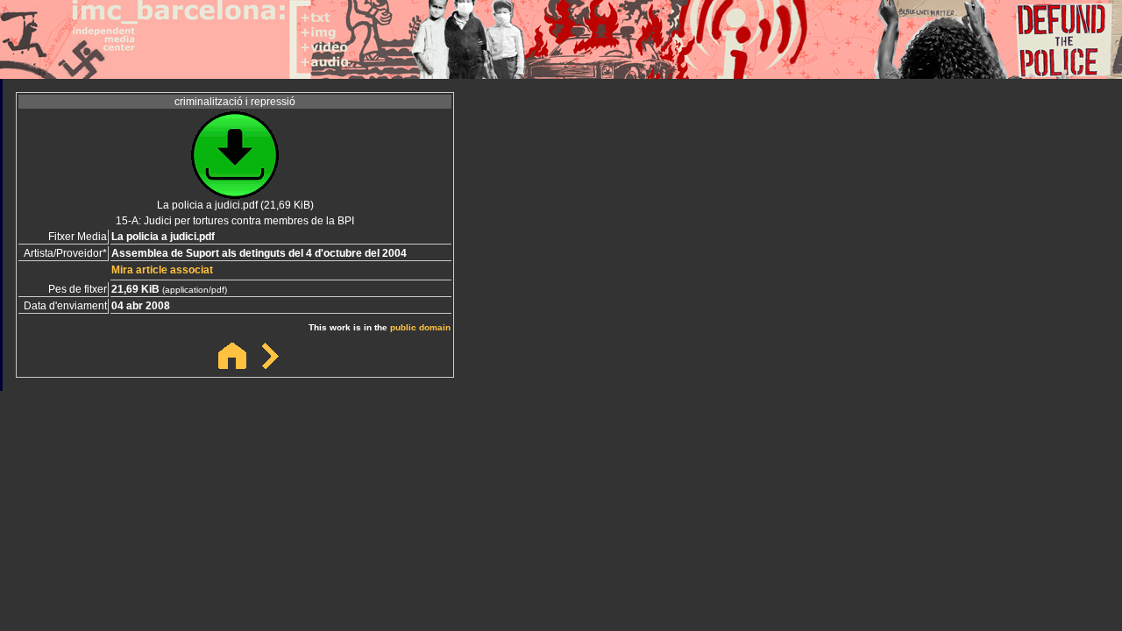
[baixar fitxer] (235, 194)
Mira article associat (162, 270)
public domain (420, 327)
